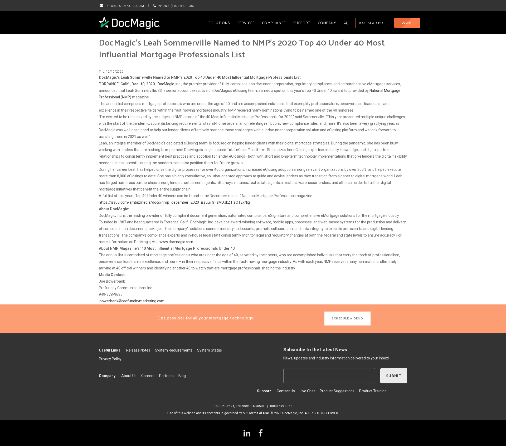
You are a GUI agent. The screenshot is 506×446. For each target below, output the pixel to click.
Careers (147, 376)
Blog (182, 376)
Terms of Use (258, 413)
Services (246, 23)
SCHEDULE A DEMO (347, 318)
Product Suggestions (337, 391)
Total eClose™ (238, 150)
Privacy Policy (110, 359)
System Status (209, 350)
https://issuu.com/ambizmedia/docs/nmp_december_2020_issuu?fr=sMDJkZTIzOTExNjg (174, 202)
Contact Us (286, 391)
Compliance (274, 23)
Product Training (373, 391)
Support (301, 23)
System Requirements (173, 350)
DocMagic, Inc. (169, 84)
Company (327, 23)
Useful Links (109, 350)
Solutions (219, 23)
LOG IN (406, 22)
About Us (129, 376)
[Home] (129, 22)
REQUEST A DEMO (371, 23)
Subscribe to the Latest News (315, 349)
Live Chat (307, 391)
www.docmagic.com (176, 242)
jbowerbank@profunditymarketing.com (131, 301)
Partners (166, 376)
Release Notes (138, 350)
